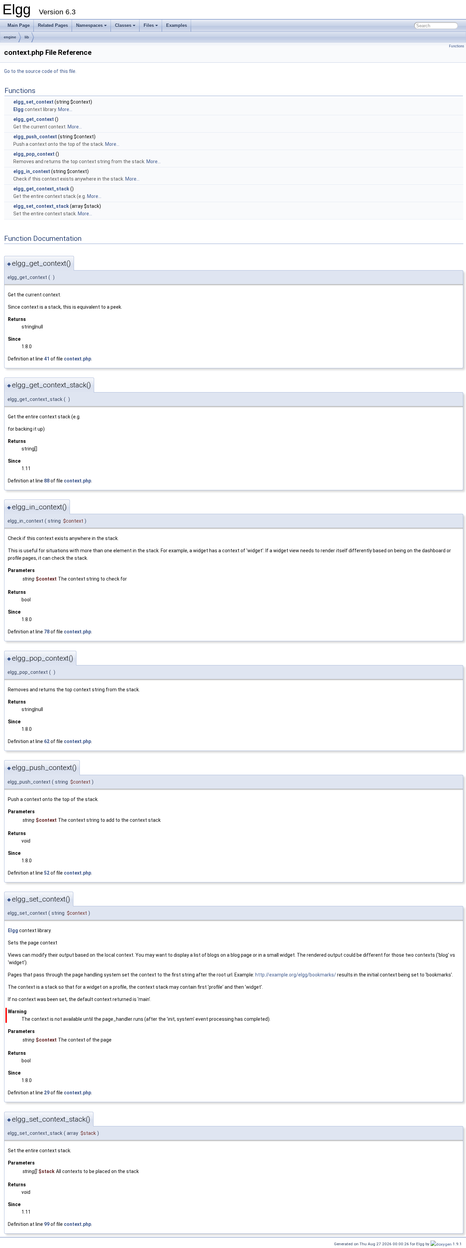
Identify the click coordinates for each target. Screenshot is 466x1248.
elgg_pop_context (34, 154)
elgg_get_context (33, 119)
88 (46, 480)
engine (10, 37)
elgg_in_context (31, 171)
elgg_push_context (35, 136)
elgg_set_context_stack (41, 206)
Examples (176, 25)
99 (46, 1224)
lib (27, 37)
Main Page (19, 25)
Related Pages (53, 25)
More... (65, 109)
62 (46, 741)
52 (46, 873)
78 (46, 631)
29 (46, 1092)
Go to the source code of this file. (40, 71)
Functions (456, 46)
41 (46, 358)
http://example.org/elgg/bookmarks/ (295, 974)
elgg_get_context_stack (41, 188)
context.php (77, 358)
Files (149, 25)
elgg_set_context (33, 102)
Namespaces (89, 25)
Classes (123, 25)
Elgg (18, 109)
